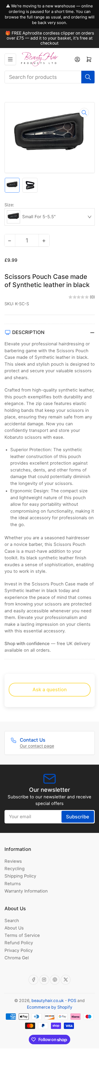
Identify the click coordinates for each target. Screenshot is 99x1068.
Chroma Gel (16, 957)
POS (72, 1000)
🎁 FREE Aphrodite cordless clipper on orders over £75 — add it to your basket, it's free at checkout (49, 38)
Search (11, 920)
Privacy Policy (18, 950)
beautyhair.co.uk (47, 1000)
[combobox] (49, 77)
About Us (14, 928)
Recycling (14, 868)
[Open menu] (10, 59)
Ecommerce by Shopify (49, 1007)
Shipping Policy (20, 876)
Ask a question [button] (49, 689)
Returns (12, 883)
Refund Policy (18, 942)
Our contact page (37, 745)
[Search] (88, 77)
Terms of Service (22, 935)
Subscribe (77, 816)
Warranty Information (26, 891)
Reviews (13, 861)
